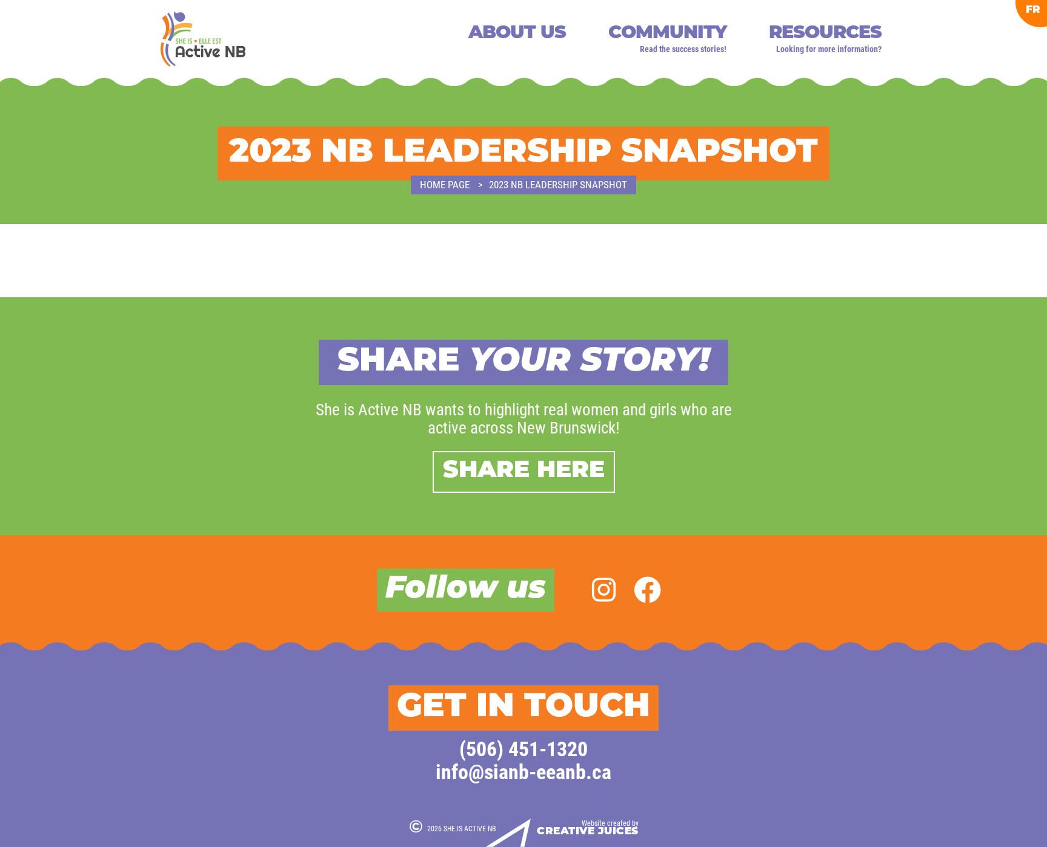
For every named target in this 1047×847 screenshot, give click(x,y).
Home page (445, 184)
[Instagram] (604, 589)
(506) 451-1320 (523, 748)
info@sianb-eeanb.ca (523, 771)
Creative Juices (588, 831)
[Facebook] (647, 589)
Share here (524, 471)
